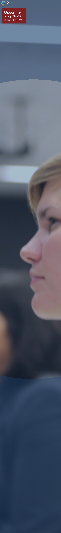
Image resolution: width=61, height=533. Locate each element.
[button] (38, 3)
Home (34, 3)
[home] (8, 2)
